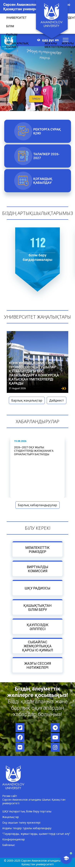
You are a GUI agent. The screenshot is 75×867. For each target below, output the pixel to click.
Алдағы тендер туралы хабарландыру (26, 828)
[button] (71, 69)
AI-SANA (11, 64)
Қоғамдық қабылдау (42, 181)
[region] (37, 69)
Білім (10, 26)
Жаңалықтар (10, 817)
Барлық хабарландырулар (37, 505)
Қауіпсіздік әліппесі (37, 627)
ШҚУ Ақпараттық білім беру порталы (26, 811)
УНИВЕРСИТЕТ (16, 17)
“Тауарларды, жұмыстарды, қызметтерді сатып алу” (36, 834)
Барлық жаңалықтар (26, 400)
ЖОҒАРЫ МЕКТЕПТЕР (53, 45)
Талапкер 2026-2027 (46, 156)
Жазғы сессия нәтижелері (37, 665)
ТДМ (9, 55)
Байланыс (8, 845)
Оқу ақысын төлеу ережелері (21, 822)
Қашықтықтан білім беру (37, 607)
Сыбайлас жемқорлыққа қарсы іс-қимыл (37, 646)
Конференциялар (13, 839)
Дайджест (56, 400)
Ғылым (11, 34)
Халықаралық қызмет (17, 45)
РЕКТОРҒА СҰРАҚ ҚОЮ (47, 131)
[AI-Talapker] (66, 858)
